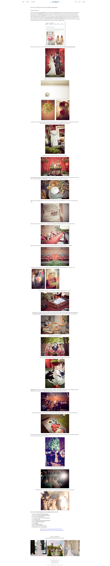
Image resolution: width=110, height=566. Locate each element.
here (78, 18)
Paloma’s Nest (45, 177)
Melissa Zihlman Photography (69, 46)
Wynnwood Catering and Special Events (40, 313)
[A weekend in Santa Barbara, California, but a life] (55, 548)
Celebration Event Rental (47, 390)
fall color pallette (52, 530)
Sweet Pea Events (41, 516)
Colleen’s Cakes (37, 519)
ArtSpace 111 (47, 517)
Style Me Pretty (43, 12)
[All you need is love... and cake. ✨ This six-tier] (39, 548)
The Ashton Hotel (44, 526)
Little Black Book (40, 13)
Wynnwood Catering (59, 17)
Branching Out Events (50, 17)
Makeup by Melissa (39, 524)
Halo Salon (36, 523)
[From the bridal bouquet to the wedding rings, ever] (71, 548)
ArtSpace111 (44, 15)
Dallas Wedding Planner (59, 530)
